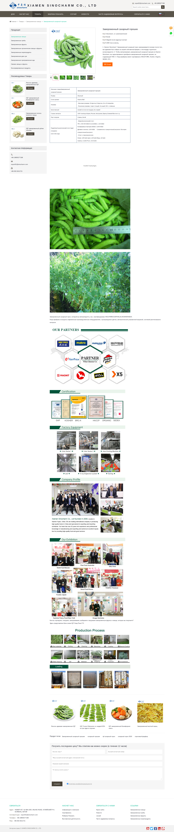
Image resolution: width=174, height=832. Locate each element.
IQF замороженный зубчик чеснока (35, 129)
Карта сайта (100, 810)
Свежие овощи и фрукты (19, 64)
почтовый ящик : (14, 815)
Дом (13, 14)
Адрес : (11, 810)
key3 (104, 40)
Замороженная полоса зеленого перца (33, 114)
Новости (85, 14)
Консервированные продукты (20, 68)
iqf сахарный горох (109, 736)
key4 (104, 43)
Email (107, 64)
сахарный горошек (94, 736)
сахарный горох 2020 (125, 736)
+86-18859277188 (159, 3)
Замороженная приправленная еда (23, 60)
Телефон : (12, 818)
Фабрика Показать (55, 14)
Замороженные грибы (18, 40)
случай (73, 14)
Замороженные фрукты (19, 44)
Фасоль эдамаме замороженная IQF (32, 83)
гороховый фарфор (141, 736)
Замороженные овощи (33, 21)
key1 (104, 34)
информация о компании (70, 810)
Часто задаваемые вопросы (110, 14)
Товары (38, 14)
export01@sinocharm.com (142, 3)
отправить (57, 784)
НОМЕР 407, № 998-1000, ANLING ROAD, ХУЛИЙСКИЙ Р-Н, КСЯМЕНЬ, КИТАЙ (35, 811)
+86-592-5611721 (16, 171)
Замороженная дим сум (19, 56)
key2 (104, 37)
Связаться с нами (142, 14)
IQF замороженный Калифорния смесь (32, 99)
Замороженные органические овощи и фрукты (26, 48)
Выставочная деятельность (71, 819)
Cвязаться (14, 806)
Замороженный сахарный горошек (73, 736)
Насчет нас (24, 14)
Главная (13, 21)
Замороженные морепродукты (21, 52)
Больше (30, 88)
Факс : (11, 821)
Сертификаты (66, 813)
